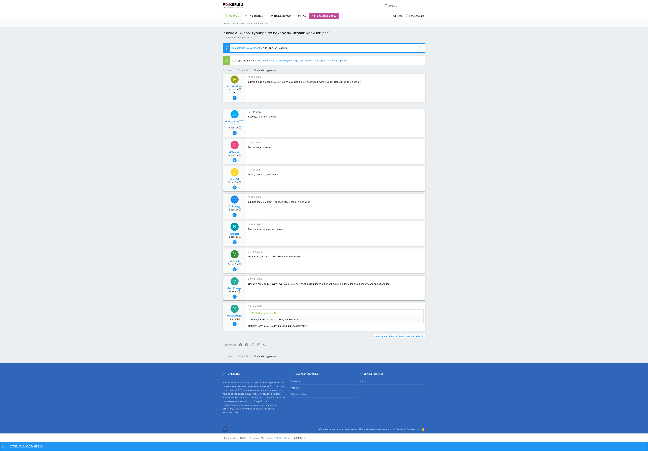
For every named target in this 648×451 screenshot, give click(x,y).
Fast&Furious (232, 37)
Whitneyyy (234, 206)
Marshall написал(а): (262, 313)
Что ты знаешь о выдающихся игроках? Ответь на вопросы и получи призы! (302, 60)
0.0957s (278, 438)
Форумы (295, 387)
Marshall (235, 261)
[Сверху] (418, 429)
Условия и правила (347, 429)
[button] (265, 16)
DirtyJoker (234, 151)
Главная (295, 381)
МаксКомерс (234, 288)
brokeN (234, 233)
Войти (362, 381)
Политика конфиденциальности (376, 429)
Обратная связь (299, 394)
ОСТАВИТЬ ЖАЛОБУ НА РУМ (26, 446)
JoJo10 (234, 179)
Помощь (400, 429)
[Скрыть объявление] (420, 48)
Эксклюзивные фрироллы (247, 47)
